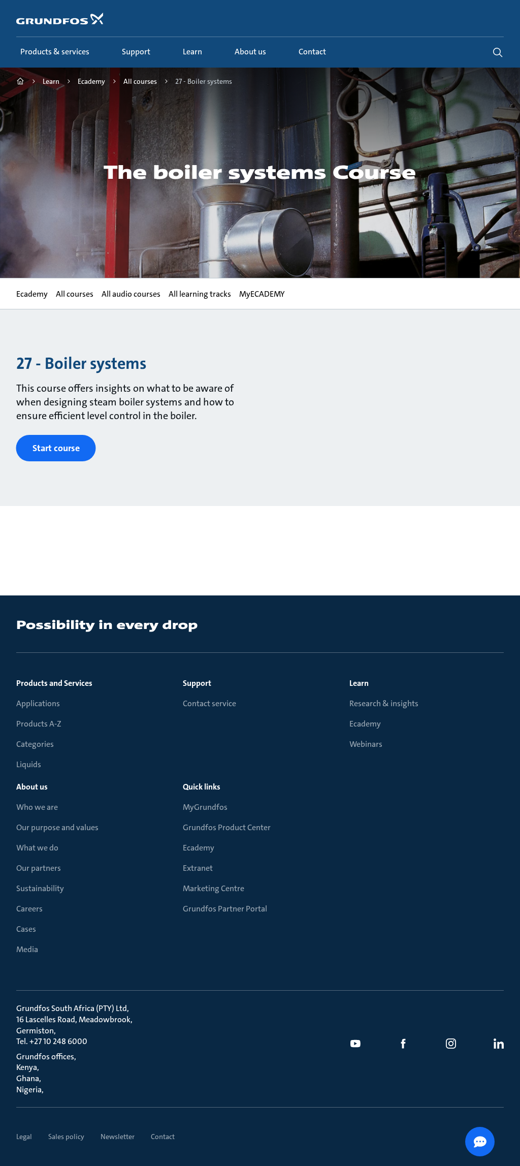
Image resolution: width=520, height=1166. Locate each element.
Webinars (365, 744)
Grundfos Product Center (227, 827)
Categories (35, 744)
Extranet (198, 868)
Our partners (38, 868)
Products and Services (54, 683)
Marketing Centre (213, 888)
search (498, 52)
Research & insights (383, 703)
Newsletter (118, 1136)
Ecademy (365, 723)
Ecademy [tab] (32, 294)
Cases (26, 929)
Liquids (28, 764)
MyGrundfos (205, 807)
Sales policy (66, 1136)
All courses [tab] (74, 294)
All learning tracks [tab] (200, 294)
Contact (163, 1136)
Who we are (37, 807)
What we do (37, 847)
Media (27, 949)
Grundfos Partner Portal (225, 908)
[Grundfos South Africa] (20, 82)
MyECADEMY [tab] (262, 294)
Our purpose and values (57, 827)
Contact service (209, 703)
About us (32, 786)
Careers (29, 908)
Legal (24, 1136)
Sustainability (40, 888)
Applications (38, 703)
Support (197, 683)
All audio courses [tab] (131, 294)
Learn (359, 683)
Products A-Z (38, 723)
